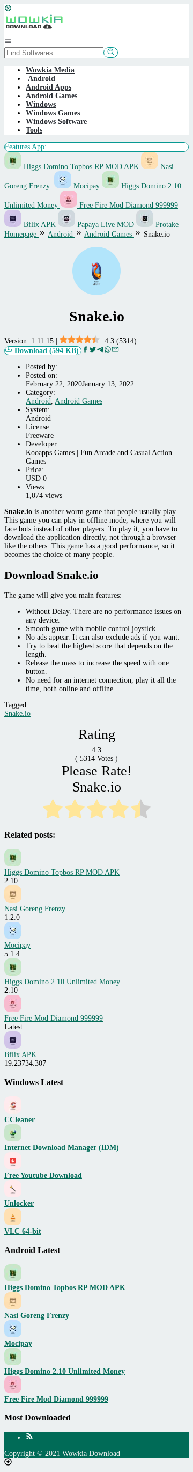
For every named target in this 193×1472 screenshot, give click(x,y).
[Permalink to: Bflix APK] (12, 1046)
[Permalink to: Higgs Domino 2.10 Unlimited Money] (12, 973)
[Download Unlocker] (12, 1195)
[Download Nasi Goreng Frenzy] (12, 1307)
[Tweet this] (92, 351)
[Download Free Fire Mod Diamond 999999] (12, 1391)
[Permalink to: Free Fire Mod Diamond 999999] (12, 1010)
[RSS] (29, 1437)
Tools (34, 130)
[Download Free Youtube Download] (12, 1167)
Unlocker (19, 1203)
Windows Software (56, 122)
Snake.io (17, 713)
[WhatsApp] (108, 351)
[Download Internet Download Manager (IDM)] (12, 1139)
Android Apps (48, 87)
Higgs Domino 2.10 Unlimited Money (62, 982)
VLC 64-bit (22, 1231)
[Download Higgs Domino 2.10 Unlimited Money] (12, 1363)
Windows (41, 104)
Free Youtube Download (43, 1175)
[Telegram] (100, 351)
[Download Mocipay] (12, 1335)
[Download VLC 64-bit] (12, 1223)
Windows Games (53, 113)
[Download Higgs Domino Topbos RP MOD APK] (12, 1279)
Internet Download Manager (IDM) (61, 1148)
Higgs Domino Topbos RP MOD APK (81, 167)
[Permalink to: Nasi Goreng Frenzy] (12, 900)
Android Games (51, 96)
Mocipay (86, 186)
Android (38, 401)
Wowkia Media (50, 70)
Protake (166, 225)
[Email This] (115, 351)
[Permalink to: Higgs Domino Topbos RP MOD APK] (12, 864)
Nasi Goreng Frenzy (36, 909)
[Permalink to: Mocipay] (12, 937)
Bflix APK (39, 225)
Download (45, 351)
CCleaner (19, 1120)
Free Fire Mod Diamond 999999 (127, 205)
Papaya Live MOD (105, 225)
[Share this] (85, 351)
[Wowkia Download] (33, 33)
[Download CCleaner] (12, 1111)
